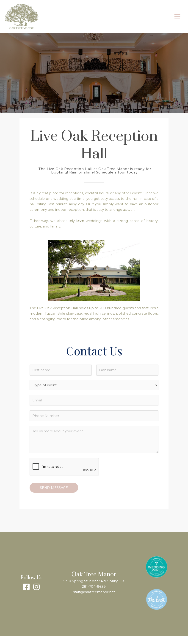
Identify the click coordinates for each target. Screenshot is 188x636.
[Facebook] (26, 586)
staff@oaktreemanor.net (94, 592)
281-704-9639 (94, 587)
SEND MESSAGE (54, 488)
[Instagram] (36, 586)
